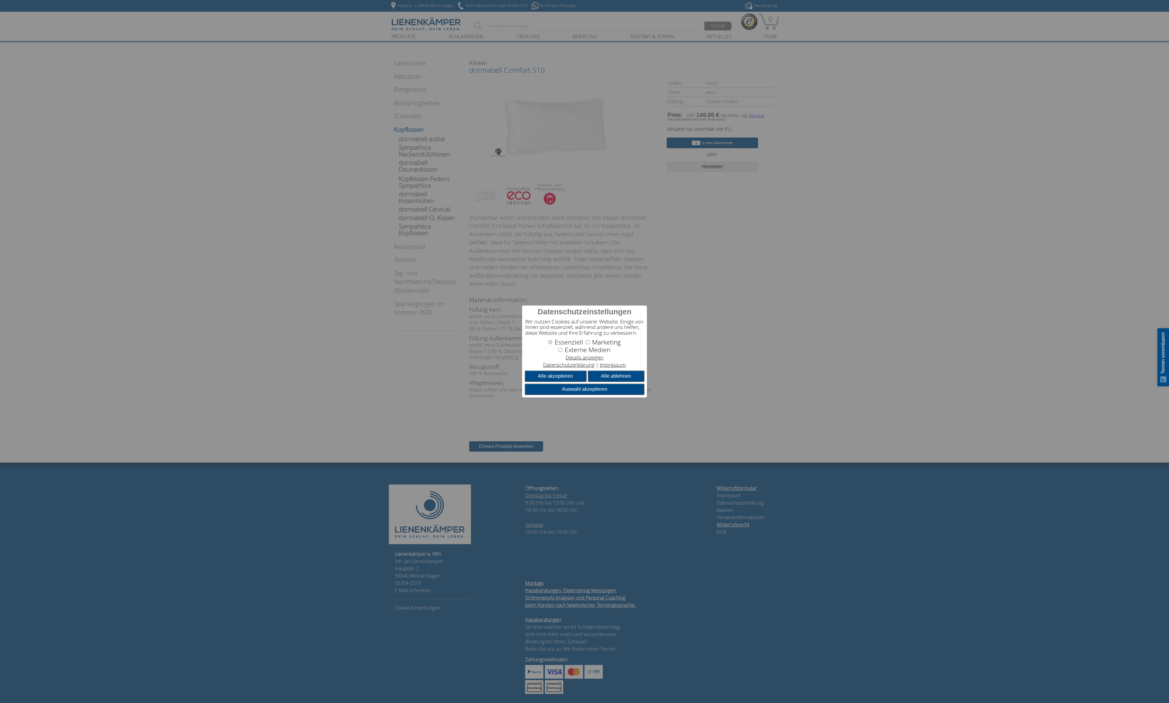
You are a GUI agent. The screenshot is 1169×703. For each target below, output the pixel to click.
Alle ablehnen (616, 376)
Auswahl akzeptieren (584, 389)
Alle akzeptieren (555, 376)
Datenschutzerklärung (569, 364)
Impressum (613, 364)
